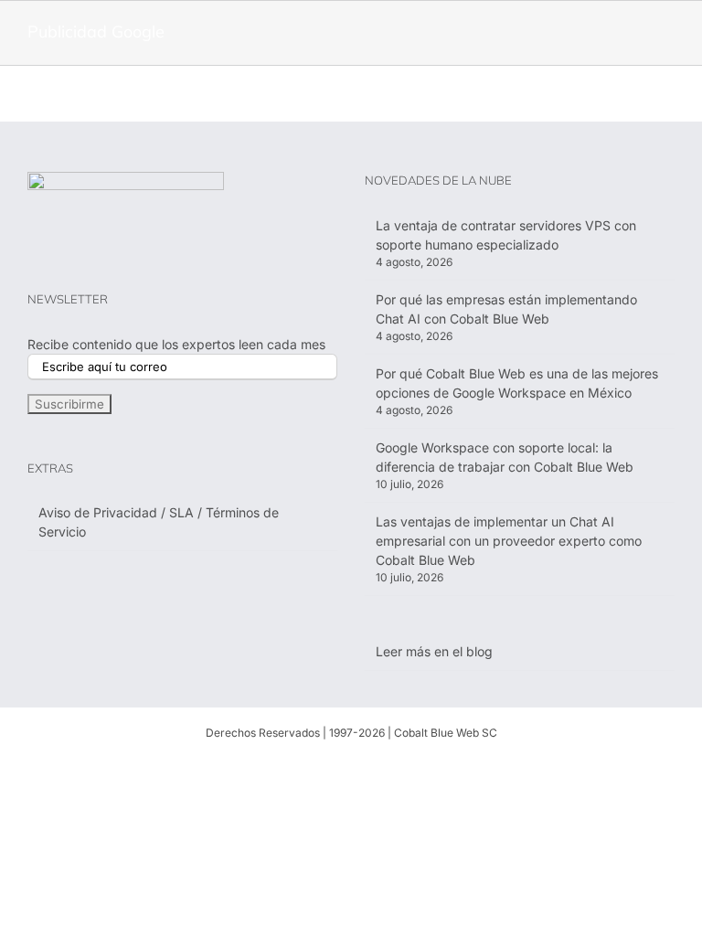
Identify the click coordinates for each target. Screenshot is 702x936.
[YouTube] (380, 765)
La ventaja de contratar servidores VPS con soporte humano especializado (506, 235)
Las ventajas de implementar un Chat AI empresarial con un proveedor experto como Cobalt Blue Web (509, 541)
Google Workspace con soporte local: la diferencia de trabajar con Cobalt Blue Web (504, 457)
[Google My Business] (438, 765)
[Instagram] (351, 765)
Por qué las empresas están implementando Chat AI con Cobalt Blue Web (506, 309)
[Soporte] (263, 765)
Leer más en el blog (434, 651)
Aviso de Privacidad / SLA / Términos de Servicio (158, 522)
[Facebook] (321, 765)
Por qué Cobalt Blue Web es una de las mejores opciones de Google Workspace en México (517, 383)
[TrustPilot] (409, 765)
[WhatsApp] (292, 765)
